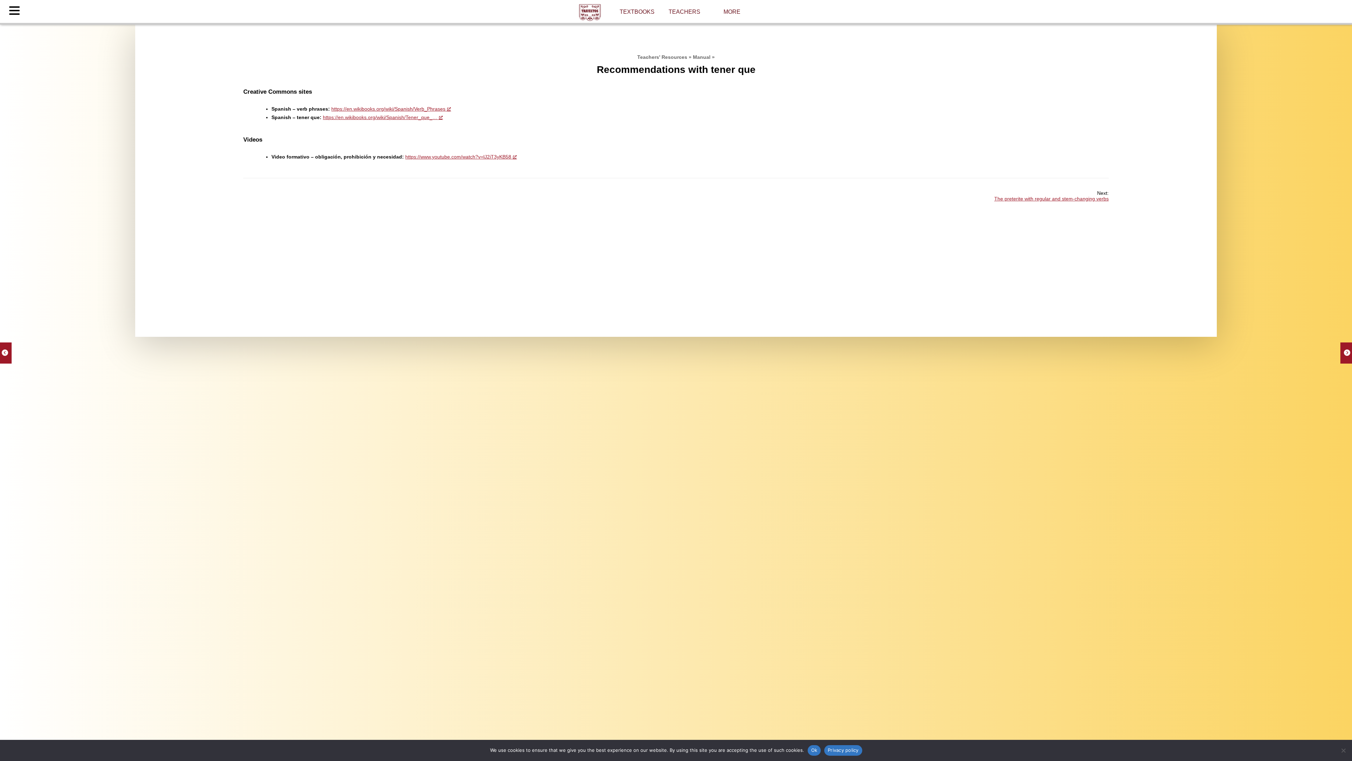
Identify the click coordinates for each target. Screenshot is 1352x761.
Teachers (684, 12)
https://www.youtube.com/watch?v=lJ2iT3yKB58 (458, 157)
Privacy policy (843, 750)
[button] (15, 11)
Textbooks (637, 12)
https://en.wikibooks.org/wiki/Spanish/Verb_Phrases (388, 109)
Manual (702, 57)
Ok (814, 750)
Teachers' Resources (662, 57)
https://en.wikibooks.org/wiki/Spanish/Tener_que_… (380, 117)
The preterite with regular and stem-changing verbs (1051, 199)
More (732, 12)
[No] (1343, 750)
